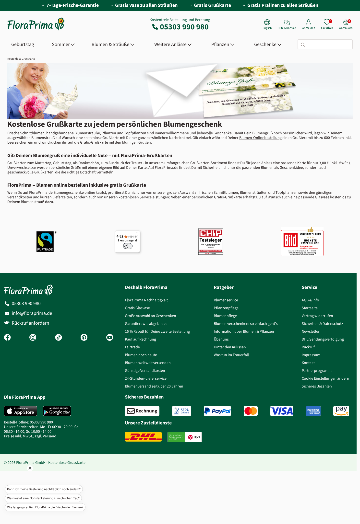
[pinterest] (84, 338)
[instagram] (32, 338)
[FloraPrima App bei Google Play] (57, 411)
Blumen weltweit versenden (148, 362)
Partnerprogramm (317, 370)
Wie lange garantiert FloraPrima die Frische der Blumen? (45, 507)
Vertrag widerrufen (317, 315)
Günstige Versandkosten (145, 370)
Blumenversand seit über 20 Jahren (154, 386)
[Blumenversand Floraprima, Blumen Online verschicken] (36, 30)
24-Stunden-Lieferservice (146, 378)
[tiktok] (58, 338)
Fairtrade (132, 347)
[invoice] (142, 411)
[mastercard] (251, 411)
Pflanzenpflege (226, 307)
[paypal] (217, 411)
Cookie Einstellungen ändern (325, 378)
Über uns (221, 339)
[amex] (313, 411)
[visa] (281, 411)
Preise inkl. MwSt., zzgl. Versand (30, 436)
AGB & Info (310, 300)
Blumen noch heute (141, 354)
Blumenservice (226, 300)
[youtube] (109, 338)
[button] (23, 475)
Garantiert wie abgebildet (146, 323)
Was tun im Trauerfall (231, 354)
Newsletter (311, 331)
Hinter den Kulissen (230, 347)
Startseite (310, 307)
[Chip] (210, 241)
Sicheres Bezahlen (317, 386)
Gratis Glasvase (137, 307)
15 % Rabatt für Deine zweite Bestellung (157, 331)
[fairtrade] (46, 241)
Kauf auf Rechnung (140, 339)
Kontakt (308, 362)
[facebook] (7, 338)
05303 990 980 (184, 26)
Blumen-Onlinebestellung (260, 137)
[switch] (127, 246)
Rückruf (308, 347)
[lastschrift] (181, 411)
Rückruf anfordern (30, 323)
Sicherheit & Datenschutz (322, 323)
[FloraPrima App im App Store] (20, 411)
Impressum (311, 354)
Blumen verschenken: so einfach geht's (246, 323)
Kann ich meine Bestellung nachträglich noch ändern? (44, 489)
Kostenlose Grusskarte (21, 59)
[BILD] (302, 241)
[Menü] (137, 233)
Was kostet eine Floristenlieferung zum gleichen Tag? (43, 498)
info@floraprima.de (32, 313)
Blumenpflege (225, 315)
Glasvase (322, 197)
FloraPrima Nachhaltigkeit (146, 300)
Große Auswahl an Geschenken (150, 315)
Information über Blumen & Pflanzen (244, 331)
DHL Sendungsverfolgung (323, 339)
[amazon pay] (341, 411)
